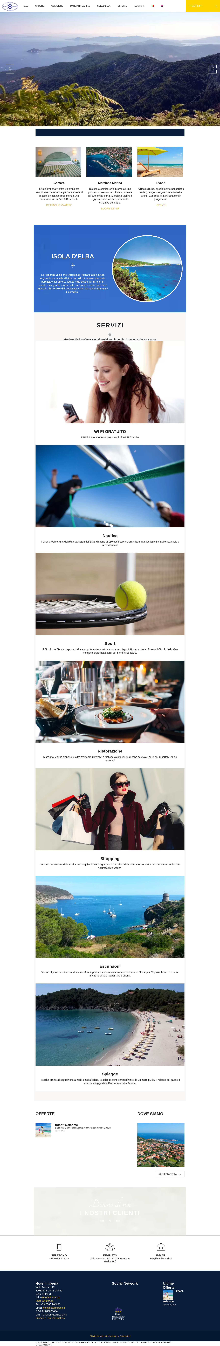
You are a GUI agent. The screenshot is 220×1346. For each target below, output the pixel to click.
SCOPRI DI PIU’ (110, 208)
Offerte (122, 6)
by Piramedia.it (123, 1336)
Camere (39, 6)
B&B (26, 6)
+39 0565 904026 (50, 1297)
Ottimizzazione (96, 1336)
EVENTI (161, 205)
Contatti (139, 6)
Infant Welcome (66, 1125)
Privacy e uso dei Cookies (50, 1318)
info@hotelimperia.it (54, 1307)
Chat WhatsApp (44, 1300)
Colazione (57, 6)
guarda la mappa (168, 1174)
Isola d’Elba (104, 6)
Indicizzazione (110, 1336)
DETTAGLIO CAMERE (59, 205)
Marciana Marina (80, 6)
